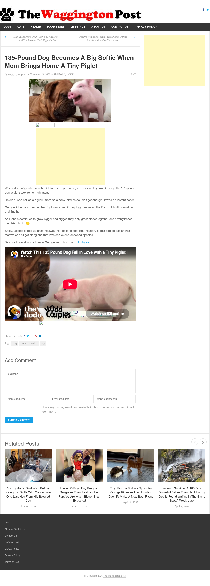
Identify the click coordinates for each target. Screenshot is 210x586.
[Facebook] (203, 9)
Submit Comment (19, 419)
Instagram (84, 242)
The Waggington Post (114, 575)
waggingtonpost (17, 74)
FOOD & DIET (55, 27)
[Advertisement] (70, 156)
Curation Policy (13, 542)
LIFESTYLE (78, 27)
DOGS (7, 27)
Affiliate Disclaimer (15, 529)
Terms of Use (12, 561)
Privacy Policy (146, 27)
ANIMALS (59, 74)
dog (15, 343)
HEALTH (36, 27)
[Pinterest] (35, 336)
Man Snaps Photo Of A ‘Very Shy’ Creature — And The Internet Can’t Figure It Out (37, 38)
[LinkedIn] (39, 336)
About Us (98, 27)
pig (43, 343)
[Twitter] (207, 9)
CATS (20, 27)
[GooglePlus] (31, 336)
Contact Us (119, 27)
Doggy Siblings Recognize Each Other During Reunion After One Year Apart (103, 38)
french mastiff (29, 343)
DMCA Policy (12, 548)
